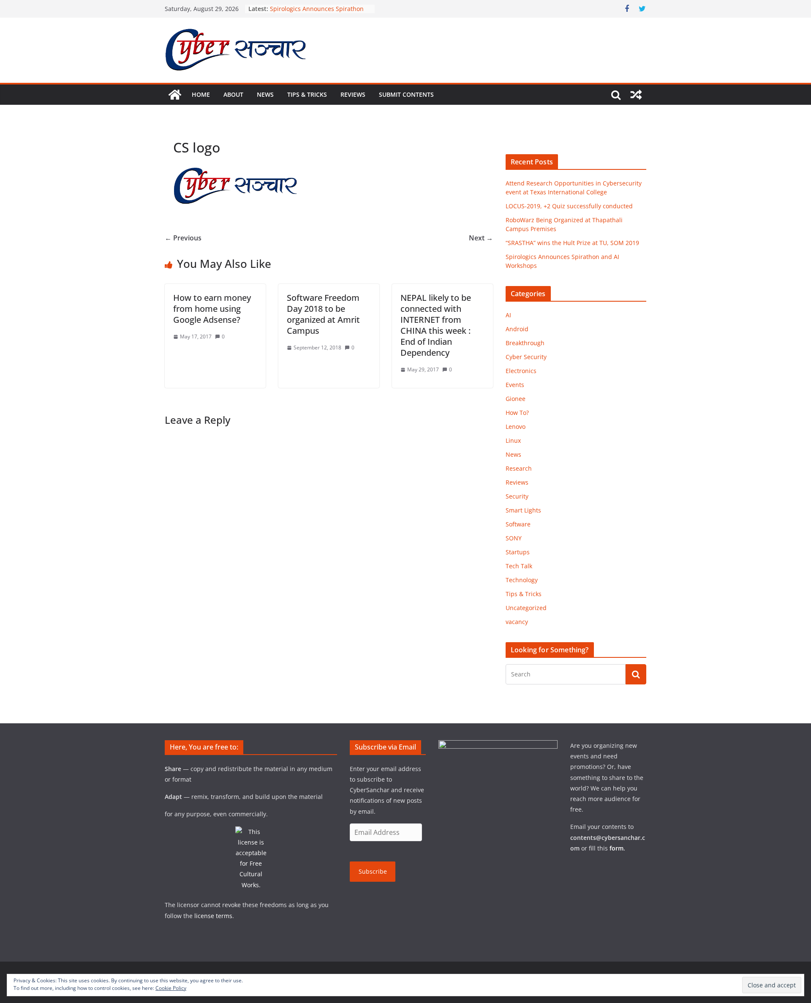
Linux (513, 440)
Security (517, 496)
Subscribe (373, 871)
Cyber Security (526, 357)
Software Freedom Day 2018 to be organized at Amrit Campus (323, 314)
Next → (481, 238)
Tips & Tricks (307, 94)
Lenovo (515, 426)
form (616, 848)
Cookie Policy (170, 988)
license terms (213, 916)
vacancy (517, 622)
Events (515, 385)
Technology (522, 580)
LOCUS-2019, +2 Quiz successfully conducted (569, 206)
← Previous (183, 238)
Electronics (521, 371)
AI (508, 315)
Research (519, 468)
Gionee (515, 399)
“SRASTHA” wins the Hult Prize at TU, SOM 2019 (572, 243)
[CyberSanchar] (175, 94)
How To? (517, 413)
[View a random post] (636, 94)
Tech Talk (519, 566)
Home (201, 94)
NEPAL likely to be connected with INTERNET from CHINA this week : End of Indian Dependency (435, 325)
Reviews (352, 94)
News (265, 94)
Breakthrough (525, 343)
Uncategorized (526, 608)
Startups (518, 552)
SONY (514, 538)
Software (518, 524)
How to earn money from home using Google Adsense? (212, 308)
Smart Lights (523, 510)
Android (517, 329)
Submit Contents (406, 94)
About (233, 94)
